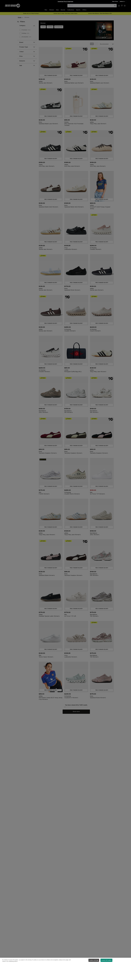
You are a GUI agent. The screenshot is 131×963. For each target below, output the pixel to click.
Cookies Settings (93, 960)
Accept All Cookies (106, 960)
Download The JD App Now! (65, 1)
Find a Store (115, 1)
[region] (65, 960)
